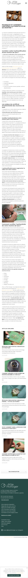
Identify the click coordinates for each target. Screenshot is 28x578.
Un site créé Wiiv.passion (8, 537)
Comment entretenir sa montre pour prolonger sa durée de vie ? (13, 454)
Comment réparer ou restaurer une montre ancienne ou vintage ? (13, 374)
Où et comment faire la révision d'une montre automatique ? (14, 428)
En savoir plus (19, 572)
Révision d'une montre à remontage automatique (13, 347)
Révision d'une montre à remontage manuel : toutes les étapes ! (13, 401)
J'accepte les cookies (14, 575)
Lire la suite (4, 355)
